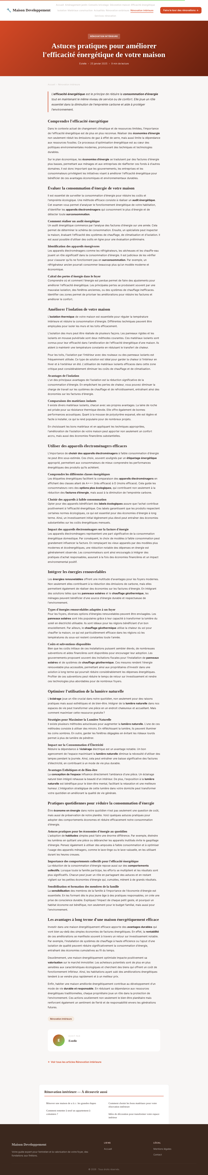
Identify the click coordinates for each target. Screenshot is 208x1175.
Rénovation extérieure (117, 10)
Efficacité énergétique (143, 4)
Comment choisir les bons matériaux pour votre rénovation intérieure (133, 1105)
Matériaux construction (80, 10)
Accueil (60, 4)
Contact (157, 1154)
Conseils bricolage (98, 4)
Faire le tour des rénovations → (180, 10)
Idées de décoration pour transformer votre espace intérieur (134, 1116)
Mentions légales (162, 1148)
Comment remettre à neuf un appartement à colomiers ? (68, 1112)
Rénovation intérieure (141, 10)
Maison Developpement (28, 10)
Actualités (99, 10)
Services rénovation (105, 15)
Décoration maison (120, 4)
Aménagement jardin (76, 4)
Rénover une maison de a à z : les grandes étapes (71, 1103)
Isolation (62, 10)
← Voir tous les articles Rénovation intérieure (74, 1061)
